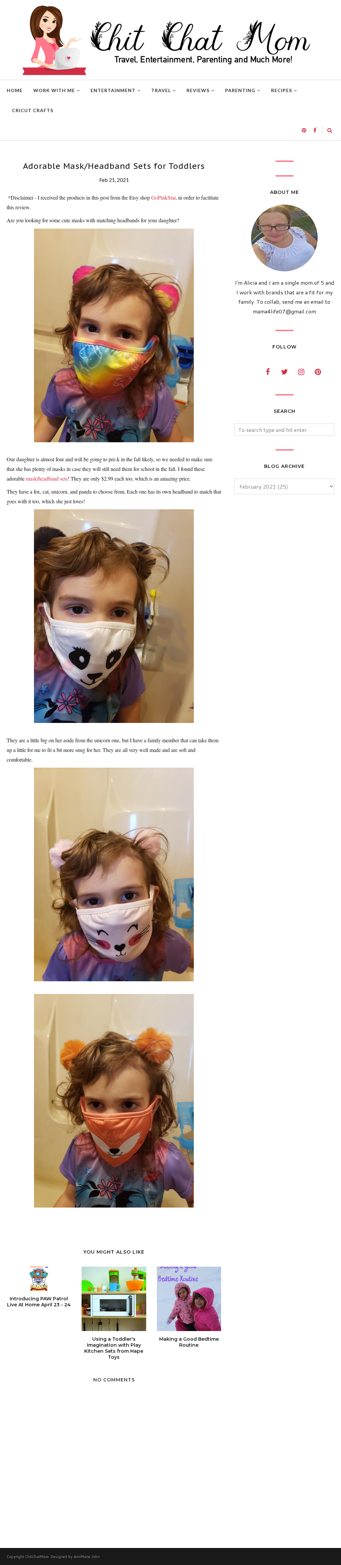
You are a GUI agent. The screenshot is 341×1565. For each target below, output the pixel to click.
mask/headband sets (47, 478)
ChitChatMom (37, 1556)
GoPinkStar (163, 197)
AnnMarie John (87, 1556)
